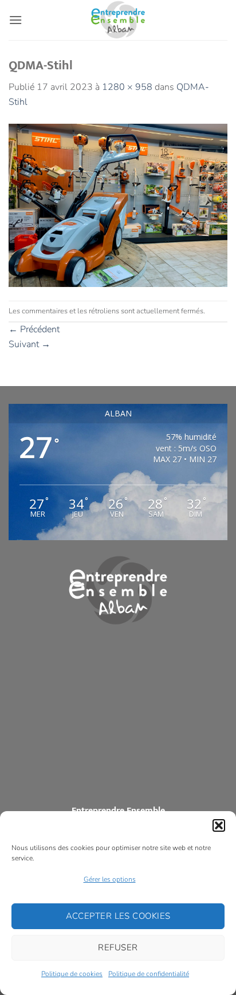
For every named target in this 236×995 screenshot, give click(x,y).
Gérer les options (110, 879)
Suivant (29, 344)
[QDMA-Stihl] (118, 204)
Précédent (34, 329)
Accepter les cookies (118, 916)
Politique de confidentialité (148, 973)
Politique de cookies (72, 973)
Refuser (117, 947)
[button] (219, 825)
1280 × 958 (127, 87)
